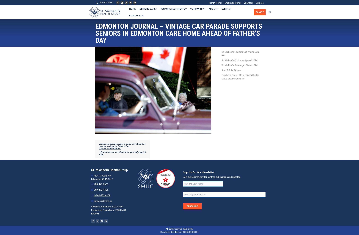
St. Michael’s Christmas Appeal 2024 (239, 60)
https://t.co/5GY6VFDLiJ (110, 148)
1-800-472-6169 (102, 195)
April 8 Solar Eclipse (231, 70)
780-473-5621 (101, 184)
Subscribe (192, 206)
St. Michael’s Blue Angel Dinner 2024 (239, 65)
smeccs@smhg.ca (103, 201)
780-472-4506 (101, 189)
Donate (260, 12)
